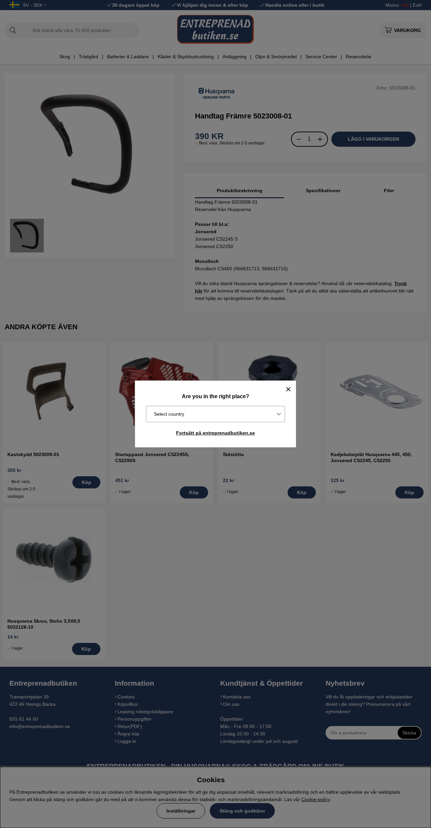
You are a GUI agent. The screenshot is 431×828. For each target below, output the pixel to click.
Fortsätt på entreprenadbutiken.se (215, 433)
